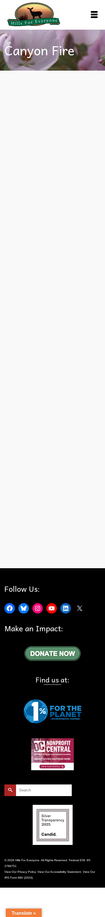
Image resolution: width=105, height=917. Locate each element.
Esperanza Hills (56, 301)
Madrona (61, 308)
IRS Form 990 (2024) (18, 877)
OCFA (26, 554)
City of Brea (77, 288)
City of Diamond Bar (39, 295)
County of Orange (32, 301)
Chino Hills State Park (52, 288)
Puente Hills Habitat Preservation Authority (52, 314)
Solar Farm (31, 320)
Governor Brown (79, 301)
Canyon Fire (28, 288)
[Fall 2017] (52, 141)
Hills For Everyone (41, 308)
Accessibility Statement (65, 871)
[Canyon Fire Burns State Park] (52, 386)
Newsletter (76, 308)
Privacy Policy (27, 871)
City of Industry (64, 295)
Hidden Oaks (19, 308)
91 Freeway (27, 548)
